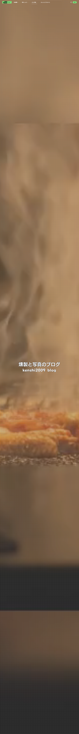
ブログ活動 (34, 2)
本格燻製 (15, 2)
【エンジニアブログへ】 (45, 2)
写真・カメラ (24, 2)
